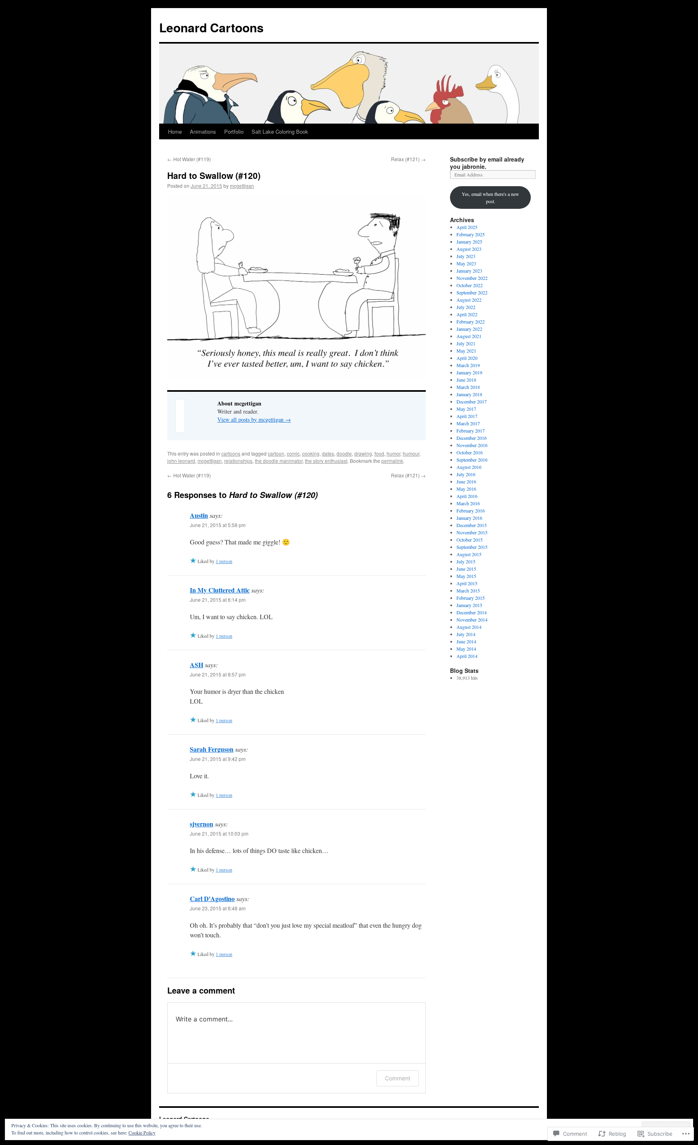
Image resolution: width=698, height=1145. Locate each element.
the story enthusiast (326, 460)
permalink (392, 460)
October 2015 (469, 539)
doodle (344, 453)
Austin (199, 515)
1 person (224, 561)
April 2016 (466, 496)
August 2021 (468, 336)
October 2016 (469, 452)
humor (393, 453)
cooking (311, 453)
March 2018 (468, 387)
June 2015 (466, 568)
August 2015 (468, 554)
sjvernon (201, 823)
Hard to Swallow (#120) (214, 175)
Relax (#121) (408, 158)
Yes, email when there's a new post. (490, 197)
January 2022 (469, 329)
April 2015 (466, 583)
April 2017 (466, 416)
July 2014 (465, 634)
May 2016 (466, 488)
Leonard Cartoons (211, 27)
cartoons (230, 453)
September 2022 (472, 292)
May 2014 (466, 648)
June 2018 (466, 379)
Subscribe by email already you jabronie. (487, 162)
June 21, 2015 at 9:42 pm (218, 758)
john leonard (181, 460)
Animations (203, 131)
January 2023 (469, 270)
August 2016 (468, 467)
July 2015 (465, 561)
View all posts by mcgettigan (254, 419)
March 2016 (468, 503)
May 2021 (466, 350)
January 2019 (469, 372)
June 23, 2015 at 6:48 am (218, 908)
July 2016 (465, 474)
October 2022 (469, 285)
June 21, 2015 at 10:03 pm (219, 833)
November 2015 (472, 532)
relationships (238, 460)
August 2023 (468, 249)
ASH (196, 664)
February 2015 (470, 598)
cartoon (276, 453)
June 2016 (466, 481)
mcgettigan (242, 185)
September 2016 (472, 459)
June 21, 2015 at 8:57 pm (218, 674)
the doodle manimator (279, 460)
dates (328, 453)
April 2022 (466, 314)
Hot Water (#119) (189, 158)
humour (411, 453)
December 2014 (471, 612)
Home (175, 131)
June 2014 (466, 641)
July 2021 (465, 343)
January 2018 (469, 394)
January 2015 (469, 605)
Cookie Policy (142, 1132)
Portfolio (234, 131)
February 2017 (470, 430)
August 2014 (468, 627)
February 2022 (470, 321)
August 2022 (468, 299)
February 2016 (470, 510)
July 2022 (465, 307)
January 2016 (469, 518)
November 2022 (472, 278)
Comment (397, 1078)
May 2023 (466, 263)
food (379, 453)
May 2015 (466, 576)
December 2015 (471, 525)
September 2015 (472, 547)
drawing (363, 453)
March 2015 (468, 590)
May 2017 (466, 408)
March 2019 (468, 365)
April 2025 (466, 227)
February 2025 (470, 234)
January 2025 (469, 241)
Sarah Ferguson (211, 749)
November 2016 (472, 445)
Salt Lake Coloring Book (280, 131)
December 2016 (471, 438)
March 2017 (468, 423)
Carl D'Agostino (212, 898)
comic (293, 453)
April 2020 (466, 358)
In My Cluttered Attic (220, 590)
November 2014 (472, 619)
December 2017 (471, 401)
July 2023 (465, 256)
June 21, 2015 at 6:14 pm (218, 599)
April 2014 (466, 656)
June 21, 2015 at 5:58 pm (218, 524)
